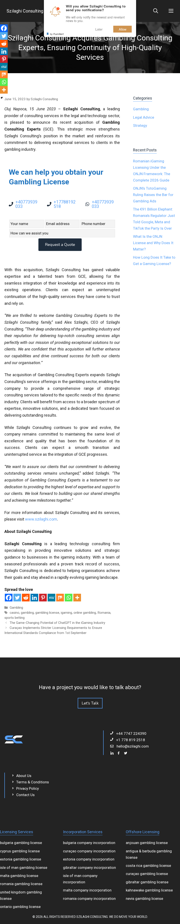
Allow (122, 29)
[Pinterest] (43, 597)
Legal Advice (143, 117)
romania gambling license (21, 884)
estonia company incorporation (88, 859)
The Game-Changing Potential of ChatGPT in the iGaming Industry (57, 623)
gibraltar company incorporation (89, 867)
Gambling (16, 608)
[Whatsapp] (68, 597)
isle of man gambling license (23, 867)
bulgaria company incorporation (89, 842)
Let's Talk (90, 703)
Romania (103, 613)
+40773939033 (26, 204)
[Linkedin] (34, 597)
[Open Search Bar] (155, 11)
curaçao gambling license (147, 873)
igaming (66, 613)
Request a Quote (60, 244)
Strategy (140, 125)
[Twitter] (17, 597)
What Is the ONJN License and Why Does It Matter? (153, 242)
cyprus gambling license (20, 851)
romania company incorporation (89, 898)
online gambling (85, 613)
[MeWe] (51, 597)
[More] (77, 597)
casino (14, 613)
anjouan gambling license (147, 842)
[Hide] (2, 98)
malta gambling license (19, 875)
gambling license (47, 613)
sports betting (14, 618)
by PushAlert (57, 34)
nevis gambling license (144, 898)
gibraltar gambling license (147, 882)
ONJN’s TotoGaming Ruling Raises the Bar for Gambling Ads (153, 194)
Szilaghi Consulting (25, 11)
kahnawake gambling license (149, 890)
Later (99, 29)
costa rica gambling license (148, 865)
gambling (27, 613)
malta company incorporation (87, 890)
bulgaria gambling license (21, 842)
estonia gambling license (20, 859)
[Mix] (60, 597)
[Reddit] (26, 597)
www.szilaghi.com (41, 519)
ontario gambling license (20, 906)
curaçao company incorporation (89, 851)
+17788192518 (65, 204)
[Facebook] (9, 597)
